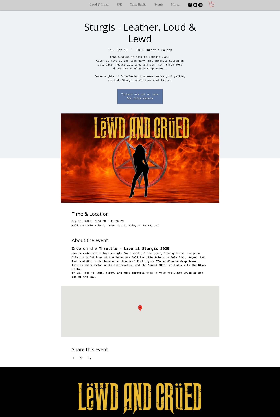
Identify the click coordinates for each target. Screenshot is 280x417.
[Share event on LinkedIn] (89, 358)
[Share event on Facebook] (73, 358)
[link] (211, 4)
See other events (140, 98)
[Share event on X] (81, 358)
